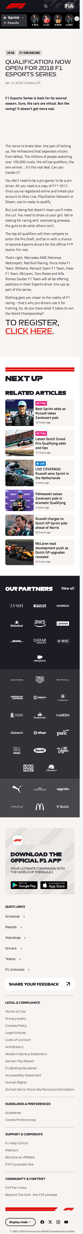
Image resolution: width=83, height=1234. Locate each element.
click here (28, 331)
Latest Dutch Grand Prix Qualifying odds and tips (50, 443)
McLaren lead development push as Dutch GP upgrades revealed (51, 550)
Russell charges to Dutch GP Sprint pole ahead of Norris (51, 523)
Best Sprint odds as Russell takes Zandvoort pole (50, 413)
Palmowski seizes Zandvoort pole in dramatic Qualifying (50, 498)
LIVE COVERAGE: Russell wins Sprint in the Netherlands (52, 473)
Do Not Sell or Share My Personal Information (39, 1089)
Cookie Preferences (20, 1120)
